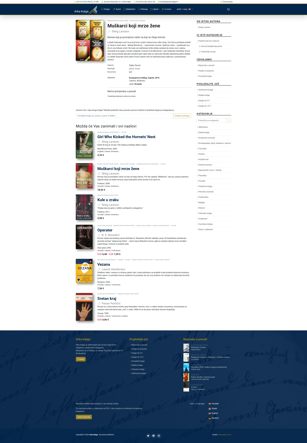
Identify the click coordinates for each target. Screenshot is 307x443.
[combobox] (124, 116)
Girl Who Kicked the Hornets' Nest (126, 137)
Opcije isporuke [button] (83, 417)
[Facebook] (153, 435)
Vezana (103, 264)
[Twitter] (148, 435)
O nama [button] (80, 359)
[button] (229, 9)
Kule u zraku (108, 200)
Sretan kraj (106, 298)
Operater (104, 230)
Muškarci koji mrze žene (118, 168)
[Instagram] (158, 435)
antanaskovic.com (224, 435)
